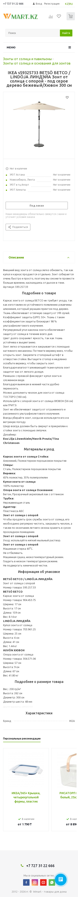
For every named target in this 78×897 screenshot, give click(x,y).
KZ (67, 3)
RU (71, 3)
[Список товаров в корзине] (71, 19)
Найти (66, 32)
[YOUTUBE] (43, 882)
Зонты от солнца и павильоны (27, 59)
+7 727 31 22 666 (13, 3)
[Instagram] (35, 882)
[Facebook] (26, 882)
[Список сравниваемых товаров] (50, 18)
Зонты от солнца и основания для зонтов (37, 63)
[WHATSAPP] (52, 882)
